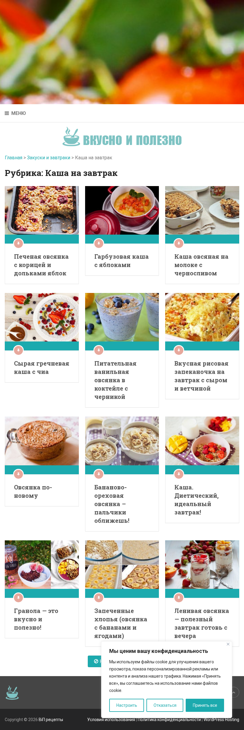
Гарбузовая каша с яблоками (121, 260)
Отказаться (165, 705)
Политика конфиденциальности (169, 719)
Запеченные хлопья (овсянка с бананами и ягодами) (120, 623)
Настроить (126, 705)
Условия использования (111, 719)
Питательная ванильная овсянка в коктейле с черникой (115, 379)
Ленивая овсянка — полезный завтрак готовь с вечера (201, 623)
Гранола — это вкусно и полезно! (36, 619)
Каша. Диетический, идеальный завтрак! (196, 499)
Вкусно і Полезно (124, 132)
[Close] (228, 644)
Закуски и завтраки (48, 157)
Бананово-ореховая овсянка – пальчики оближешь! (111, 503)
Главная (13, 157)
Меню (18, 113)
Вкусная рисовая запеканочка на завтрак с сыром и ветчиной (201, 375)
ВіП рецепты (51, 719)
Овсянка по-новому (33, 491)
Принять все (205, 705)
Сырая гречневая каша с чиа (41, 367)
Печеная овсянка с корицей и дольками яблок (41, 264)
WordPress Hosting (221, 719)
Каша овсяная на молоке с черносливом (201, 264)
